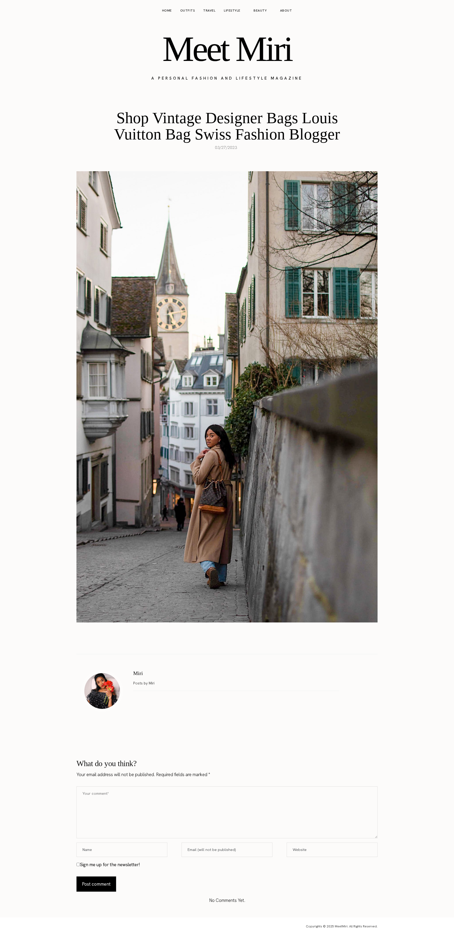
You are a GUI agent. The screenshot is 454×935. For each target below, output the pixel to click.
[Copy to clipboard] (243, 641)
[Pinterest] (232, 641)
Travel (209, 10)
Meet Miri (227, 49)
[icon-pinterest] (434, 10)
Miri (138, 673)
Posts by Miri (144, 683)
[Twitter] (221, 641)
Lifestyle (232, 10)
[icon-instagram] (424, 10)
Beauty (260, 10)
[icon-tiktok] (444, 10)
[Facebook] (210, 641)
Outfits (187, 10)
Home (167, 10)
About (286, 10)
